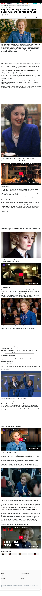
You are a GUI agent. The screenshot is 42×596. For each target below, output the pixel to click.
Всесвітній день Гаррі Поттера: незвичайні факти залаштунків (23, 70)
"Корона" (32, 504)
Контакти (22, 578)
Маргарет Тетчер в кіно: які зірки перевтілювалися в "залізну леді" (19, 5)
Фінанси (28, 3)
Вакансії (2, 580)
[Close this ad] (41, 590)
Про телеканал (3, 576)
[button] (6, 18)
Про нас (2, 571)
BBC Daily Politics (23, 86)
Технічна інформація (24, 576)
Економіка (17, 3)
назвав (16, 350)
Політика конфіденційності (25, 575)
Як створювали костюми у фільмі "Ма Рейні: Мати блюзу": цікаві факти (22, 197)
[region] (21, 593)
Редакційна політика (4, 575)
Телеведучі (3, 578)
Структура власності (4, 581)
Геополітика (9, 3)
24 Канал (3, 3)
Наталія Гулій (6, 14)
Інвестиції (35, 3)
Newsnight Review (6, 206)
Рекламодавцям (24, 571)
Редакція (2, 573)
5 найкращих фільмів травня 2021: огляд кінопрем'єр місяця (19, 353)
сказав (22, 347)
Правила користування (25, 573)
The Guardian (5, 210)
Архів (22, 580)
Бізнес (23, 3)
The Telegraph (5, 202)
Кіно (2, 5)
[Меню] (2, 1)
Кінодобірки (6, 5)
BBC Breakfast (15, 228)
